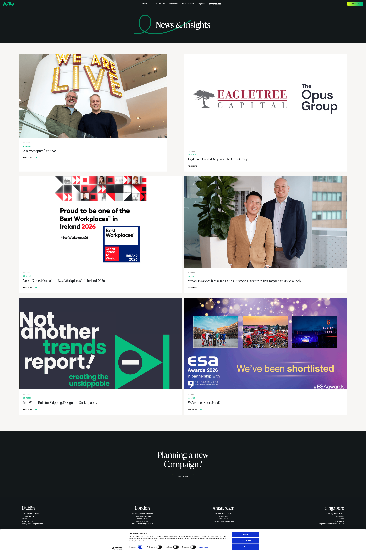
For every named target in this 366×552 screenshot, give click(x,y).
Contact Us (355, 4)
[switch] (157, 546)
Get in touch (183, 476)
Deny (245, 547)
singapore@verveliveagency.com (331, 524)
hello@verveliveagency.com (32, 524)
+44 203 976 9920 (142, 521)
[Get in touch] (183, 473)
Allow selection (246, 541)
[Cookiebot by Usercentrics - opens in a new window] (116, 548)
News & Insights (188, 4)
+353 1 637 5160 (27, 521)
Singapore (201, 4)
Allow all (245, 534)
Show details (203, 547)
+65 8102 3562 (338, 521)
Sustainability (173, 4)
